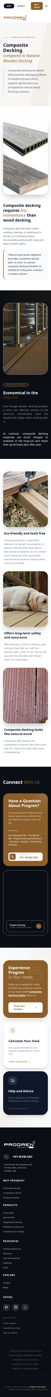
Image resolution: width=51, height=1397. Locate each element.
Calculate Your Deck (11, 1328)
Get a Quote (37, 5)
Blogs (5, 1287)
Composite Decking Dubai (25, 1364)
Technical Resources (12, 1248)
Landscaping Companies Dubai (25, 1351)
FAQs (5, 1267)
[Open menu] (46, 6)
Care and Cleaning (11, 1258)
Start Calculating (17, 1062)
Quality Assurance (11, 1197)
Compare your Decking (13, 1231)
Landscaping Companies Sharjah (25, 1355)
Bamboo (21, 6)
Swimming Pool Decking (25, 1360)
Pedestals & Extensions (13, 1226)
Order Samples (9, 1323)
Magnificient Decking (12, 1222)
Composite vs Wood (12, 1193)
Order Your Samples (19, 1008)
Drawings (7, 1263)
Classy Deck (8, 1212)
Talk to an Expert (17, 1109)
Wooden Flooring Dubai (25, 1369)
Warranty (7, 1253)
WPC (9, 6)
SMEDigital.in (42, 1389)
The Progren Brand (11, 1188)
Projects (6, 1282)
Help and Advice (10, 1333)
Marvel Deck (8, 1217)
